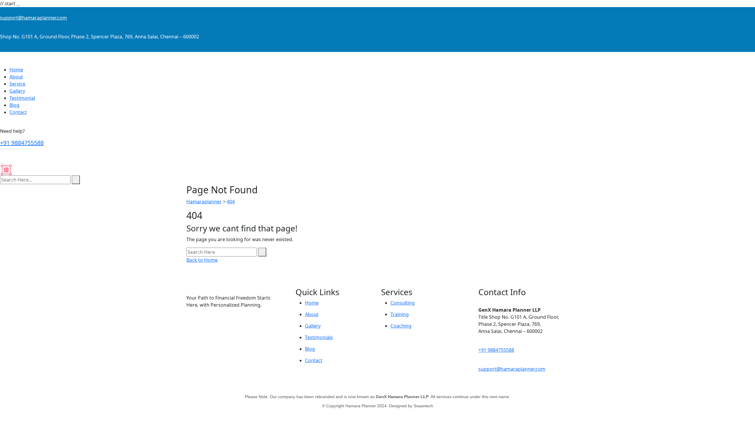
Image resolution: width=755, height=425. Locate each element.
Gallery (17, 91)
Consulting (402, 303)
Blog (14, 105)
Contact (18, 112)
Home (16, 69)
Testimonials (319, 337)
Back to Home (202, 260)
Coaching (400, 326)
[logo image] (21, 169)
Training (399, 314)
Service (17, 84)
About (16, 76)
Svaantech (423, 405)
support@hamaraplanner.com (33, 17)
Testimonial (22, 98)
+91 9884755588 (22, 143)
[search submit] (76, 179)
